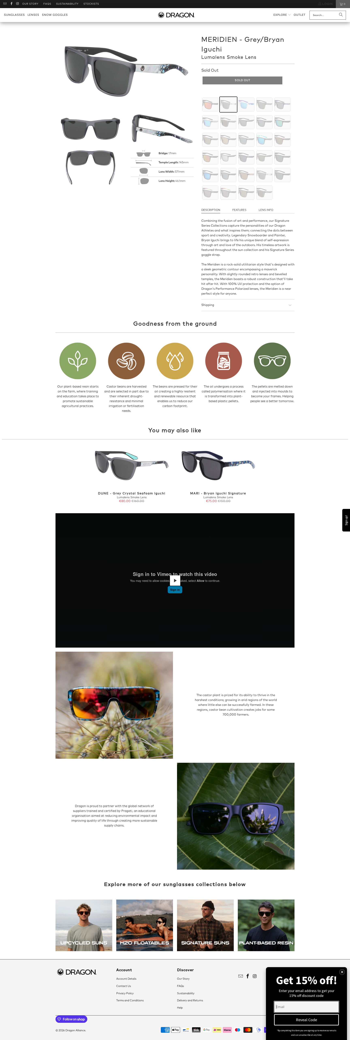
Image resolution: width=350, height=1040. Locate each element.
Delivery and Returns (190, 1000)
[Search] (341, 15)
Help (180, 1008)
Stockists (91, 4)
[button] (282, 15)
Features (239, 210)
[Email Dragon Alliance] (4, 4)
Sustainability (67, 4)
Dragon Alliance (75, 1030)
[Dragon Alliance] (176, 15)
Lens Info (266, 210)
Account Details (126, 979)
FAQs (47, 4)
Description (210, 210)
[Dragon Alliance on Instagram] (17, 4)
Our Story (30, 4)
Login (327, 4)
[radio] (210, 105)
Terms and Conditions (130, 1000)
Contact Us (123, 986)
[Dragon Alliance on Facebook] (11, 4)
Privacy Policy (125, 993)
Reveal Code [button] (306, 1019)
